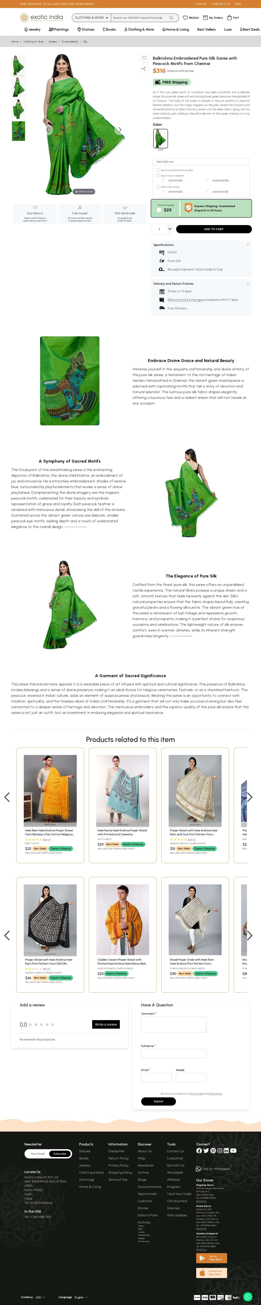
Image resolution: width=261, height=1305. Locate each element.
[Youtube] (233, 1151)
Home (14, 41)
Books (83, 1158)
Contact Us (175, 1151)
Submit (158, 1101)
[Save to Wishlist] (144, 59)
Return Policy (118, 1158)
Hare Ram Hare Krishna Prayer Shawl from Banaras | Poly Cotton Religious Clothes (49, 834)
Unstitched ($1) (220, 191)
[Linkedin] (226, 1151)
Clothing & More (34, 41)
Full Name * (148, 1046)
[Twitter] (206, 1151)
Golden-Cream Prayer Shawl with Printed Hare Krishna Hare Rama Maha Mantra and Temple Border (123, 963)
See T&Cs (42, 221)
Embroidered (70, 41)
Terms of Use (196, 1093)
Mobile (180, 1070)
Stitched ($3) (175, 191)
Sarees (53, 41)
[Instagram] (219, 1151)
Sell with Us (175, 1165)
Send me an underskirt (172, 175)
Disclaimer (116, 1151)
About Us (144, 1151)
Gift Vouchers (177, 1201)
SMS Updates (177, 1215)
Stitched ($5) (175, 180)
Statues (84, 1151)
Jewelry (84, 1165)
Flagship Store (205, 1185)
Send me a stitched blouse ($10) (177, 170)
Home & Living (90, 1187)
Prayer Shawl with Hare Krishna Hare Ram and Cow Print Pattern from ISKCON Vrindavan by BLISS (193, 834)
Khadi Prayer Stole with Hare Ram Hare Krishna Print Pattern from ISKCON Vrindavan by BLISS (192, 963)
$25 (168, 209)
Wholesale (175, 1172)
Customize (175, 1158)
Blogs (142, 1179)
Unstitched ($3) (220, 180)
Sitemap (173, 1208)
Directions (201, 1201)
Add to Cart (214, 229)
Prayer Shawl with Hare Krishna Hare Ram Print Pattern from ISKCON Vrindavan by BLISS (48, 963)
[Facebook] (199, 1151)
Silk (85, 41)
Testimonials (147, 1194)
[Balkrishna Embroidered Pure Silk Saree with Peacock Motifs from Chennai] (18, 66)
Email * (145, 1070)
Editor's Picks (147, 1215)
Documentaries (149, 1187)
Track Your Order (179, 1194)
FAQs (141, 1158)
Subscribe (59, 1153)
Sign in (201, 4)
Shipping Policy (120, 1172)
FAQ (238, 4)
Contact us (221, 4)
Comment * (148, 1013)
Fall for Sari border (170, 187)
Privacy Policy (215, 1093)
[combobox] (139, 18)
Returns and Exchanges (185, 299)
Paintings (86, 1179)
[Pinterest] (213, 1151)
